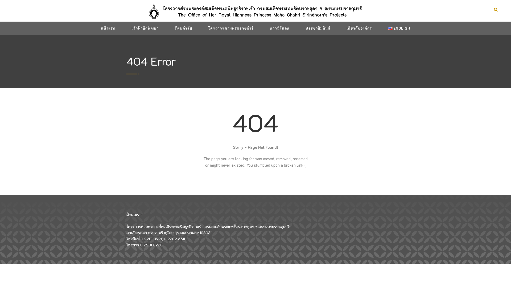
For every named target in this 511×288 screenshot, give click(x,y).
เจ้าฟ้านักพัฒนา (145, 28)
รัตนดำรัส (183, 28)
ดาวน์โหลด (280, 28)
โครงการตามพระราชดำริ (231, 28)
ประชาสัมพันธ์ (318, 28)
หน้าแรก (108, 28)
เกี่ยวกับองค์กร (359, 28)
